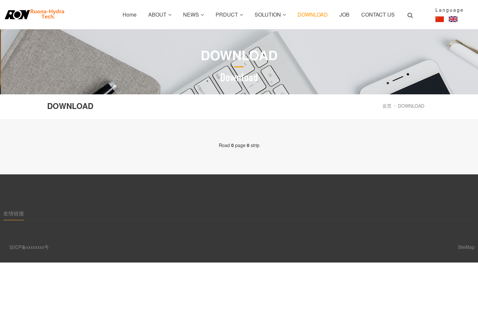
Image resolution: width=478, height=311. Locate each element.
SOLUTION (268, 14)
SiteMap (466, 247)
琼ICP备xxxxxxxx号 (29, 247)
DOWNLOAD (313, 14)
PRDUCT (227, 14)
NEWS (191, 14)
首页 (387, 105)
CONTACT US (378, 14)
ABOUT (157, 14)
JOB (344, 14)
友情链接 (13, 213)
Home (130, 14)
